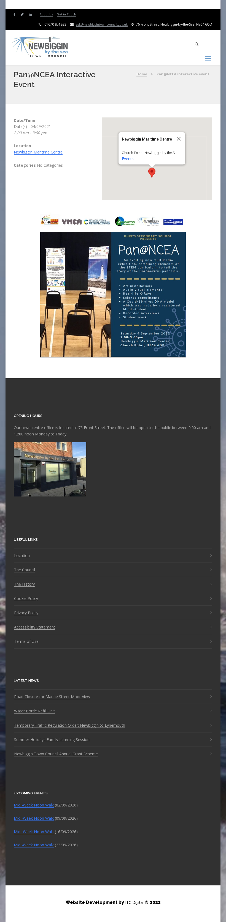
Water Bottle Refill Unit (34, 711)
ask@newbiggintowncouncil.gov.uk (102, 24)
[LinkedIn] (31, 14)
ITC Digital (134, 902)
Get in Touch (66, 14)
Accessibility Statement (34, 627)
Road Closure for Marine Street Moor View (52, 696)
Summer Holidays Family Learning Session (52, 739)
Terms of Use (26, 641)
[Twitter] (23, 14)
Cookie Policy (26, 598)
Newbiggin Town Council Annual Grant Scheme (56, 753)
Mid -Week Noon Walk (34, 805)
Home (141, 74)
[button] (151, 173)
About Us (46, 14)
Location (22, 555)
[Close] (178, 139)
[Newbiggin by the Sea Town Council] (40, 47)
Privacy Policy (26, 612)
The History (24, 584)
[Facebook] (15, 14)
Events (128, 158)
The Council (24, 569)
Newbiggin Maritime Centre (38, 152)
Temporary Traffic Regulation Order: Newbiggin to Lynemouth (69, 725)
